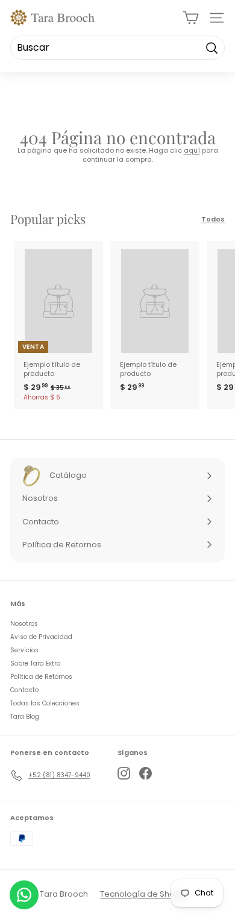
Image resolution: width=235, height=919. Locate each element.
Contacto (24, 690)
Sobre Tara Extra (35, 663)
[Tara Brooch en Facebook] (145, 773)
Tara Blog (24, 716)
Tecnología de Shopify (144, 894)
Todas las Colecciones (45, 703)
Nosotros (24, 623)
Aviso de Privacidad (41, 636)
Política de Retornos (41, 676)
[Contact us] (24, 894)
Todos (213, 219)
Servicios (24, 650)
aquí (192, 150)
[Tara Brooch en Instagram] (124, 773)
